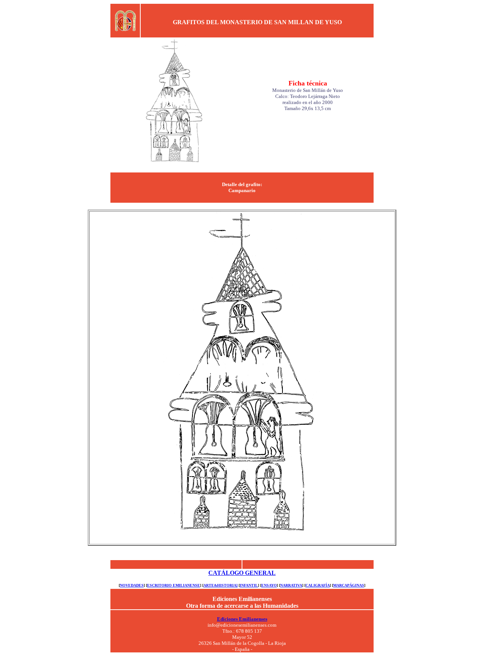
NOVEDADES (132, 585)
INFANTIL (249, 585)
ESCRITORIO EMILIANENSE (173, 585)
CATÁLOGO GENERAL (242, 573)
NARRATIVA (291, 585)
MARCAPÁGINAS (348, 585)
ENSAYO (269, 585)
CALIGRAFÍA (318, 585)
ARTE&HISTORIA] (220, 585)
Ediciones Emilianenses (242, 619)
